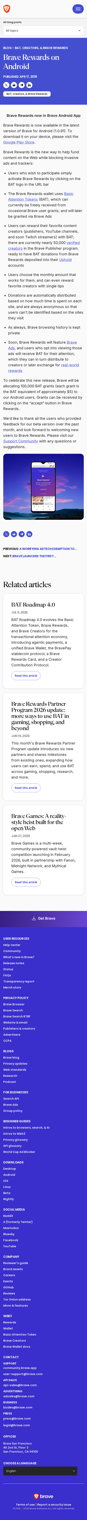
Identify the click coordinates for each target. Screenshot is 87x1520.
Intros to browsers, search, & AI (26, 1128)
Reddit (8, 1216)
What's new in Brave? (18, 957)
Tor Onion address (17, 1299)
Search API (11, 1099)
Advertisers (11, 1035)
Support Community (20, 441)
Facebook (10, 1240)
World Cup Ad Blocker (19, 1152)
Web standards (14, 1070)
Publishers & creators (19, 1029)
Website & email (15, 1022)
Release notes (13, 963)
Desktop (9, 1169)
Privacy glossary (15, 1140)
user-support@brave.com (23, 1374)
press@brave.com (17, 1419)
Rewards (9, 1322)
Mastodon (11, 1228)
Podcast (9, 1082)
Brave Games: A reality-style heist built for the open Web (38, 822)
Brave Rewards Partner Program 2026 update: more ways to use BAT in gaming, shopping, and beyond (40, 716)
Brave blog (11, 1058)
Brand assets (13, 1269)
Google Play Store (18, 142)
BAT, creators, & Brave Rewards (41, 48)
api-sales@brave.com (20, 1385)
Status (8, 969)
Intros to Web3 (14, 1134)
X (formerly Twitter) (18, 1222)
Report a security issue (54, 1505)
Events (8, 1281)
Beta (6, 1193)
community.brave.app (20, 1368)
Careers (9, 1275)
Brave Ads (10, 1105)
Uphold (65, 260)
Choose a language (19, 1463)
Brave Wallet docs (16, 1347)
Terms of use (25, 1505)
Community (12, 951)
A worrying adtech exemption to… (48, 549)
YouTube (9, 1246)
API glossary (12, 1146)
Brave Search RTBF (17, 1016)
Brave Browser (13, 1004)
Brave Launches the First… (34, 556)
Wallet (8, 1328)
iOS (5, 1181)
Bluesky (8, 1234)
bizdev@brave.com (17, 1407)
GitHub (8, 1287)
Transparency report (18, 981)
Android (9, 1175)
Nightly (8, 1199)
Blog (7, 48)
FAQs (7, 975)
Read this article (26, 675)
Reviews (9, 1293)
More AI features (15, 1306)
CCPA (7, 1041)
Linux (7, 1187)
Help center (11, 945)
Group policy (12, 1111)
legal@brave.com (16, 1425)
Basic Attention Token (19, 1335)
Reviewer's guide (15, 1263)
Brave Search (13, 1010)
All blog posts (12, 22)
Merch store (12, 987)
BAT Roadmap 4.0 (33, 605)
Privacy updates (15, 1064)
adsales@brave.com (32, 1396)
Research (10, 1076)
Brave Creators (14, 1341)
